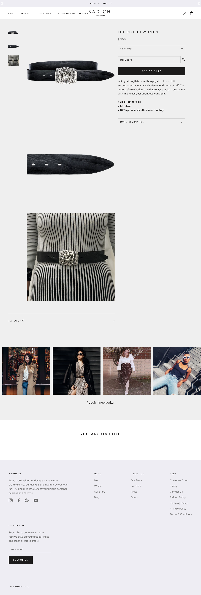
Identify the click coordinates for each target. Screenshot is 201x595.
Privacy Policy (178, 508)
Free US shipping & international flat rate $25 (100, 3)
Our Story (99, 491)
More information (132, 122)
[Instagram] (11, 500)
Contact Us (176, 491)
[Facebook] (19, 500)
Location (136, 486)
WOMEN (25, 13)
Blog (96, 497)
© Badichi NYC (20, 586)
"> (2, 3)
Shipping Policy (179, 502)
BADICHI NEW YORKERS (73, 13)
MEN (10, 13)
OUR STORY (44, 13)
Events (135, 497)
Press (134, 491)
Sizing (173, 486)
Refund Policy (178, 497)
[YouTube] (36, 500)
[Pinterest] (27, 500)
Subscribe (20, 559)
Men (96, 480)
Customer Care (178, 480)
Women (98, 486)
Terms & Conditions (181, 514)
